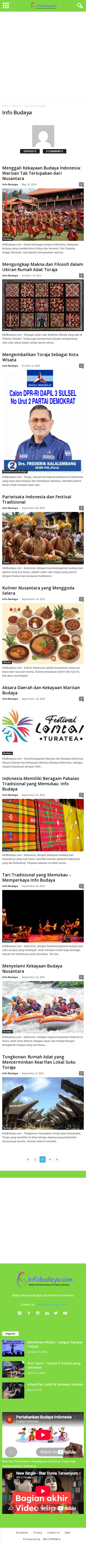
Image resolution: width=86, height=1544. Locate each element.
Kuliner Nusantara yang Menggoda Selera (38, 590)
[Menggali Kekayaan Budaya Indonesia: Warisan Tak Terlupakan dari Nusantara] (43, 214)
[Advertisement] (43, 56)
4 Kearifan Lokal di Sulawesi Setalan (55, 1384)
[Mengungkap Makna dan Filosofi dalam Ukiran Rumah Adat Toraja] (43, 305)
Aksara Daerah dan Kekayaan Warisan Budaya (41, 690)
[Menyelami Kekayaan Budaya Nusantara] (43, 1007)
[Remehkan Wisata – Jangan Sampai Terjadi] (13, 1348)
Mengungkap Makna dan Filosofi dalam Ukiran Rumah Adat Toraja (42, 266)
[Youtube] (66, 1313)
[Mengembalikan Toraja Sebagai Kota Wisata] (43, 421)
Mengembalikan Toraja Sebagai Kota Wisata (40, 357)
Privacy (38, 1532)
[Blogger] (20, 1313)
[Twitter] (57, 1313)
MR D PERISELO (52, 1539)
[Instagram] (38, 1313)
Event (6, 562)
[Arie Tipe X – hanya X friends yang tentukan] (13, 1369)
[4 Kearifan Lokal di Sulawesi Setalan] (13, 1390)
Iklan (67, 1532)
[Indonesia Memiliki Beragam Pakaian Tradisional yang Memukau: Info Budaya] (43, 825)
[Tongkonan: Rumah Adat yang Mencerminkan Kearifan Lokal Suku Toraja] (43, 1103)
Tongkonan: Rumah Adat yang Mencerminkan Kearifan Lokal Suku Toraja (39, 1062)
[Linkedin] (47, 1313)
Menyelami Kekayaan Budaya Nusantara (32, 968)
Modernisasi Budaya (14, 471)
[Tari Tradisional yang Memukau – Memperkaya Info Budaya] (43, 916)
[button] (79, 6)
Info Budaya (10, 184)
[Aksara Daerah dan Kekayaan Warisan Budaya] (43, 729)
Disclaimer (22, 1532)
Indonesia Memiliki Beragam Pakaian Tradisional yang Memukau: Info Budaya (40, 784)
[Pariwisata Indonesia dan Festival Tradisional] (43, 538)
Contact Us (53, 1532)
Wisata (7, 662)
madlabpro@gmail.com (50, 1304)
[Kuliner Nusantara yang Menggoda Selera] (43, 633)
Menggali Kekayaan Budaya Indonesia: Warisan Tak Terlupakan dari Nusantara (41, 173)
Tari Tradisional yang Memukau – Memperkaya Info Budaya (36, 877)
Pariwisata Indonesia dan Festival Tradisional (36, 499)
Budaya (7, 239)
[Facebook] (29, 1313)
